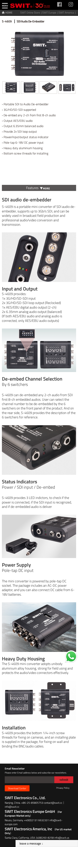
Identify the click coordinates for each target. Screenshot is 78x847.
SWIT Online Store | (31, 12)
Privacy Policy (62, 788)
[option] (11, 88)
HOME (8, 12)
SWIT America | (67, 12)
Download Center (17, 788)
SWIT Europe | (50, 12)
